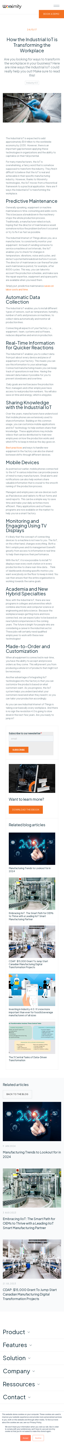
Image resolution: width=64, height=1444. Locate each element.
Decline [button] (38, 1438)
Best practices (14, 447)
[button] (56, 6)
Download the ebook (25, 809)
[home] (12, 7)
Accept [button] (25, 1438)
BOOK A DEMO (51, 14)
